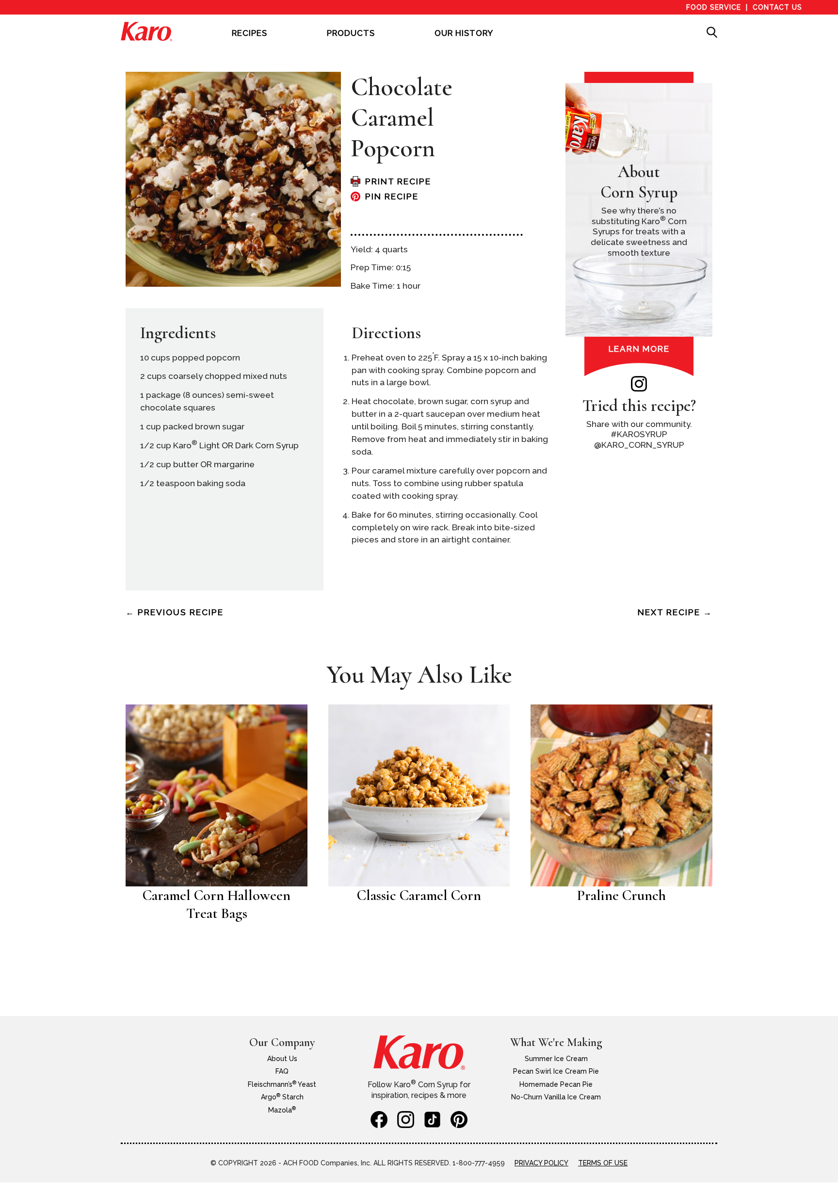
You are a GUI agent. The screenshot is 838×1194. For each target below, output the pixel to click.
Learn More (639, 349)
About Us (282, 1059)
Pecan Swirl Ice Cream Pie (556, 1071)
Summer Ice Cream (556, 1059)
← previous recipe (175, 612)
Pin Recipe (392, 196)
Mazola (282, 1110)
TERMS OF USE (603, 1163)
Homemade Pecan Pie (556, 1084)
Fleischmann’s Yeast (282, 1084)
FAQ (282, 1071)
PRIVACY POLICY (541, 1163)
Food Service (713, 7)
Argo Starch (282, 1097)
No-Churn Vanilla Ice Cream (556, 1097)
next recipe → (675, 612)
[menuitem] (249, 40)
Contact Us (777, 7)
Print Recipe (398, 181)
